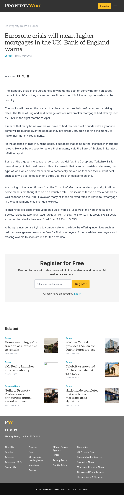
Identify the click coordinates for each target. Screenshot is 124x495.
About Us (9, 447)
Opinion (33, 447)
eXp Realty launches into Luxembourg (19, 368)
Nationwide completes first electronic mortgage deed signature (82, 396)
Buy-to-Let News (85, 462)
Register (104, 6)
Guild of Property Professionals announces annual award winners (18, 396)
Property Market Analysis (89, 457)
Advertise (9, 457)
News (31, 452)
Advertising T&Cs (13, 462)
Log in (77, 293)
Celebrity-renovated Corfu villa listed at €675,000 (80, 370)
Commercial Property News (90, 472)
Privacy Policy (60, 460)
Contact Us (10, 467)
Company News (12, 386)
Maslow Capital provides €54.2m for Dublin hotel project (80, 346)
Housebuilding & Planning (90, 477)
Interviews (34, 465)
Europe (34, 26)
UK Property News (16, 26)
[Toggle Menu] (115, 6)
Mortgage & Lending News (90, 467)
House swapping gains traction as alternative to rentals (21, 346)
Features (33, 470)
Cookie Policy (60, 465)
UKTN (56, 455)
